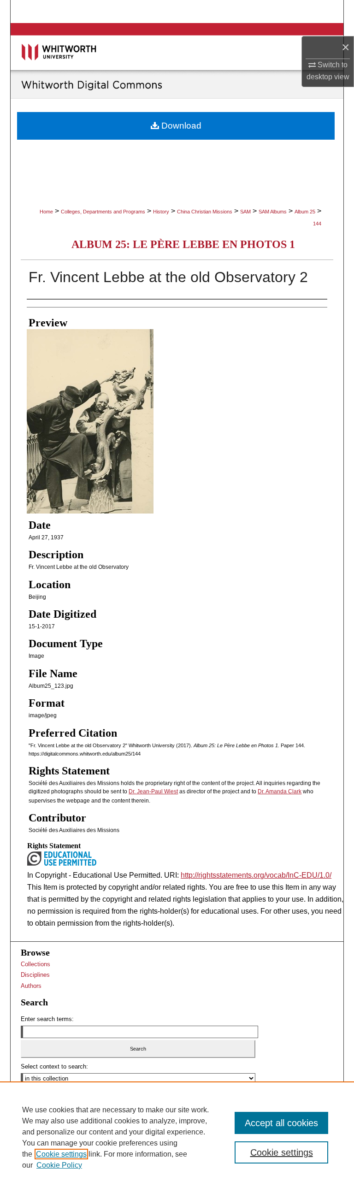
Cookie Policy (59, 1165)
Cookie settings (61, 1154)
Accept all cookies (281, 1123)
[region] (177, 1137)
